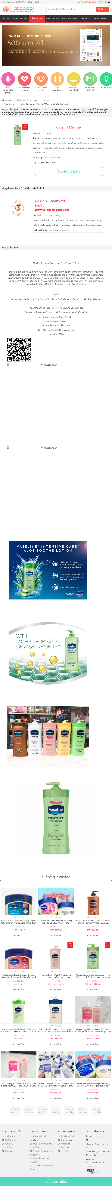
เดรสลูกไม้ (9, 1144)
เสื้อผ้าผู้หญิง (10, 1140)
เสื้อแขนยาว (10, 1151)
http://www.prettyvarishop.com (61, 230)
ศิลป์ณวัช (65, 1147)
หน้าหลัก (8, 100)
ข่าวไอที (64, 1151)
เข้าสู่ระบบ (105, 2)
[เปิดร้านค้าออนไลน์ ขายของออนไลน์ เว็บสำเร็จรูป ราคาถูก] (56, 45)
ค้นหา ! (103, 9)
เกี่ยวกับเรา (86, 19)
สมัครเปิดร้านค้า (20, 19)
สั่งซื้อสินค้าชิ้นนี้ (56, 1181)
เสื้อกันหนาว (10, 1147)
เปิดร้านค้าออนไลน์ (88, 2)
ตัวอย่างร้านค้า (52, 19)
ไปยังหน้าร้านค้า (68, 171)
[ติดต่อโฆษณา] (15, 1111)
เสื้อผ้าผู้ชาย (10, 1136)
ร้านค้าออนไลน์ (67, 1136)
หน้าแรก (6, 19)
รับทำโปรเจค (67, 1140)
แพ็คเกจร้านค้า (37, 19)
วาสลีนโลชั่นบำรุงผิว (47, 163)
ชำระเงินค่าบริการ (70, 19)
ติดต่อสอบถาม (100, 19)
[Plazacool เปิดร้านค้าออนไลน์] (20, 9)
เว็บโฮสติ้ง (65, 1144)
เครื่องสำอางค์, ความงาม (27, 100)
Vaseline (45, 100)
